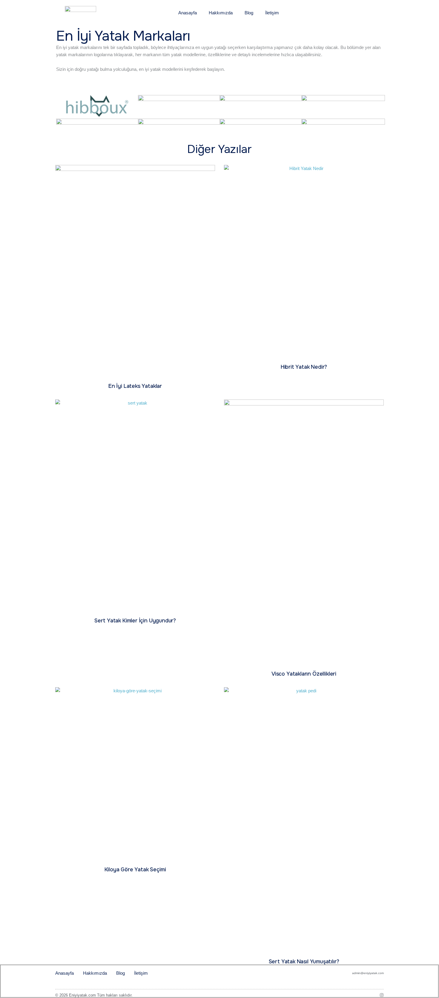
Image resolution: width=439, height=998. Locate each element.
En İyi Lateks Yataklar (135, 386)
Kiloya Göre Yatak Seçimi (135, 870)
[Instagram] (382, 995)
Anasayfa (187, 12)
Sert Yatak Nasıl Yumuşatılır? (304, 962)
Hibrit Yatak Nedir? (304, 367)
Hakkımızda (221, 12)
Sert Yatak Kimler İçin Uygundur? (135, 621)
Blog (249, 12)
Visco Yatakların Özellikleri (303, 674)
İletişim (272, 12)
